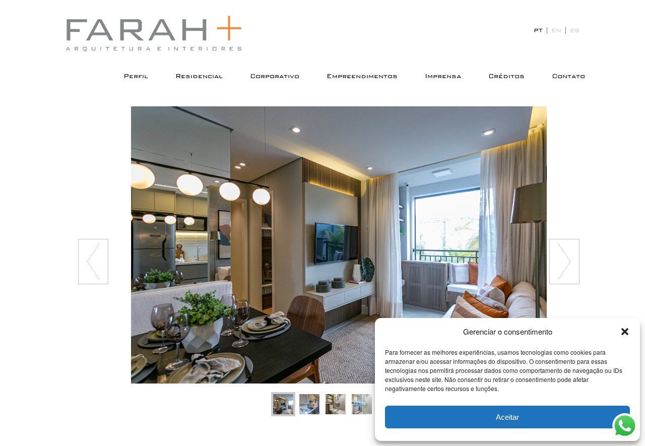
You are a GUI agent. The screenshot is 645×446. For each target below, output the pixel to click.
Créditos (506, 76)
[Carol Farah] (161, 33)
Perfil (135, 76)
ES (574, 30)
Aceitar (507, 417)
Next (564, 261)
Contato (568, 76)
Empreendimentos (362, 76)
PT (538, 30)
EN (556, 30)
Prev (93, 261)
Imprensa (443, 76)
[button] (625, 332)
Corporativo (274, 76)
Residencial (199, 76)
